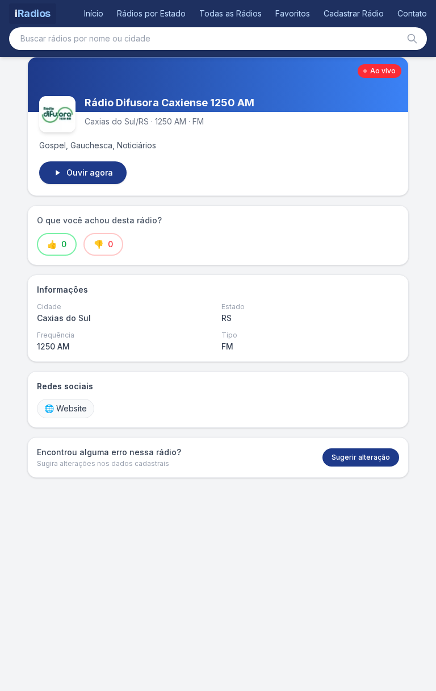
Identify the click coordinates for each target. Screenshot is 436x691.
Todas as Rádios (230, 13)
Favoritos (292, 13)
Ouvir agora (89, 172)
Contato (412, 13)
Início (93, 13)
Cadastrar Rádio (354, 13)
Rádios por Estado (151, 13)
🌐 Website (65, 408)
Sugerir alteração (361, 457)
